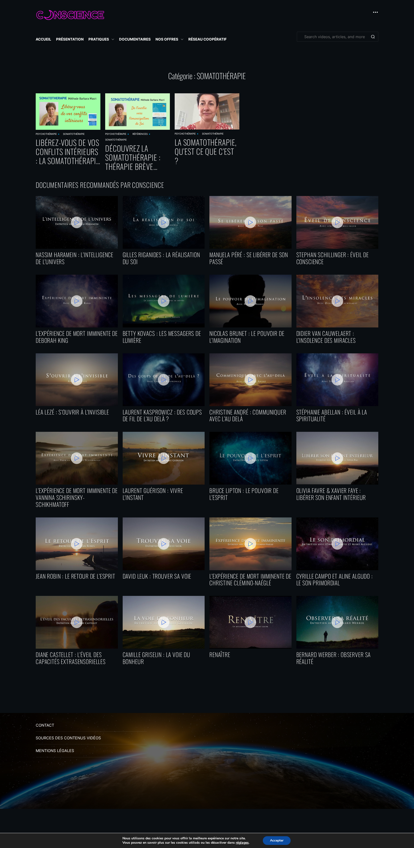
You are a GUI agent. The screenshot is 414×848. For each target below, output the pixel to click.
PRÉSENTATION (70, 39)
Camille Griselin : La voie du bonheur (156, 658)
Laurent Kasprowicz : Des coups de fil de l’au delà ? (162, 415)
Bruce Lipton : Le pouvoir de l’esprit (244, 494)
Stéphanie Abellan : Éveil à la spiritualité (331, 415)
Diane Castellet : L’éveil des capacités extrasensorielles (71, 658)
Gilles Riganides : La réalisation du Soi (161, 258)
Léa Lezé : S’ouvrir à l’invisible (72, 412)
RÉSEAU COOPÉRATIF (207, 39)
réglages (242, 843)
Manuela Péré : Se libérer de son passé (248, 258)
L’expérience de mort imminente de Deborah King (77, 337)
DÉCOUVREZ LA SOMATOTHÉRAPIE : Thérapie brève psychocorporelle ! (136, 157)
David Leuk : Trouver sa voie (157, 576)
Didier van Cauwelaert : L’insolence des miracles (326, 337)
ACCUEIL (43, 39)
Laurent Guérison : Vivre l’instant (153, 494)
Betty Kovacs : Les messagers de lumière (162, 337)
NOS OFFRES (166, 39)
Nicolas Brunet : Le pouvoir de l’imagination (246, 337)
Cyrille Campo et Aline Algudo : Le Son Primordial (334, 580)
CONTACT (45, 725)
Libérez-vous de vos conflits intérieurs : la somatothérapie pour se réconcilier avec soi (67, 152)
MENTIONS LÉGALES (55, 750)
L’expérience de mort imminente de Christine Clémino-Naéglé (250, 580)
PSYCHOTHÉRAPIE (46, 133)
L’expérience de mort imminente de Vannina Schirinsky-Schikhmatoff (77, 497)
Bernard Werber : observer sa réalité (333, 658)
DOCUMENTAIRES (135, 39)
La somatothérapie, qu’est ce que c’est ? (206, 151)
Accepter (276, 840)
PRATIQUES (98, 39)
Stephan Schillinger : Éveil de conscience (332, 258)
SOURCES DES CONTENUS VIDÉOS (68, 737)
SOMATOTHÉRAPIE (74, 133)
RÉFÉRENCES (140, 133)
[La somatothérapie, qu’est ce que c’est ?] (207, 111)
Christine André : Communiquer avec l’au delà (247, 415)
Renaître (219, 654)
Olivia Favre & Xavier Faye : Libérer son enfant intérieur (331, 494)
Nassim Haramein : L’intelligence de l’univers (74, 258)
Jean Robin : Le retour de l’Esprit (75, 576)
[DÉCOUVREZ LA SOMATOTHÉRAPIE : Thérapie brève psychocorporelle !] (137, 111)
